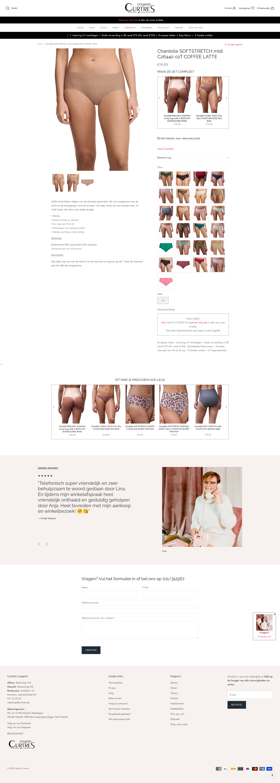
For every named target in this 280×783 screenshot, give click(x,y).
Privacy (112, 688)
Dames (80, 27)
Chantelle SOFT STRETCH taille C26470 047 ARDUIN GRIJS (208, 427)
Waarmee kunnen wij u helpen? (98, 618)
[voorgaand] (39, 544)
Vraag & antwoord (117, 703)
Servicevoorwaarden (119, 708)
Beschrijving (164, 157)
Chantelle (168, 149)
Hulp (111, 693)
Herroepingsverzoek (119, 719)
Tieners (103, 27)
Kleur (160, 167)
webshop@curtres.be (18, 702)
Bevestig (236, 704)
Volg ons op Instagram (19, 727)
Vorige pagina (234, 44)
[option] (97, 109)
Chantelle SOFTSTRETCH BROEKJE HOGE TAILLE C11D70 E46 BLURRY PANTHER (174, 429)
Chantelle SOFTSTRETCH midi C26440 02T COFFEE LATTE (71, 43)
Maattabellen (146, 27)
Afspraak (179, 27)
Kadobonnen (130, 27)
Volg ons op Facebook (19, 723)
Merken (115, 27)
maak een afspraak (198, 322)
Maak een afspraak (128, 20)
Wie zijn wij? (163, 27)
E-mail (145, 587)
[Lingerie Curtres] (140, 8)
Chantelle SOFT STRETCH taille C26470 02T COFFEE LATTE (177, 117)
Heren (91, 27)
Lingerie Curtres (22, 768)
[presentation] (160, 98)
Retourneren (114, 698)
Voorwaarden (115, 682)
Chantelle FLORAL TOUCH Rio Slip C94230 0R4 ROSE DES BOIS (106, 427)
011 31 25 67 (14, 698)
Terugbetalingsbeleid (119, 714)
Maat (159, 294)
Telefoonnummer (90, 602)
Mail (163, 322)
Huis (40, 43)
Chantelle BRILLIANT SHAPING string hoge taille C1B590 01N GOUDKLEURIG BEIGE (209, 118)
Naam (85, 587)
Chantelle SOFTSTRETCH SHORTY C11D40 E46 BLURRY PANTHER (140, 427)
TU (163, 300)
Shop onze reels (196, 27)
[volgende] (140, 109)
